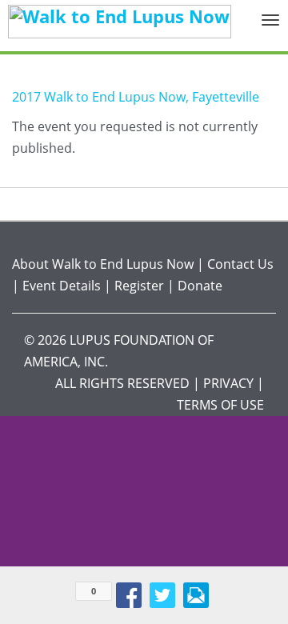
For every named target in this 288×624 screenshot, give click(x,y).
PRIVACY (228, 383)
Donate (200, 285)
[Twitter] (162, 595)
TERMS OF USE (220, 405)
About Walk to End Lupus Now (103, 264)
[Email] (196, 595)
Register (139, 285)
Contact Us (240, 264)
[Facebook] (129, 595)
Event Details (61, 285)
